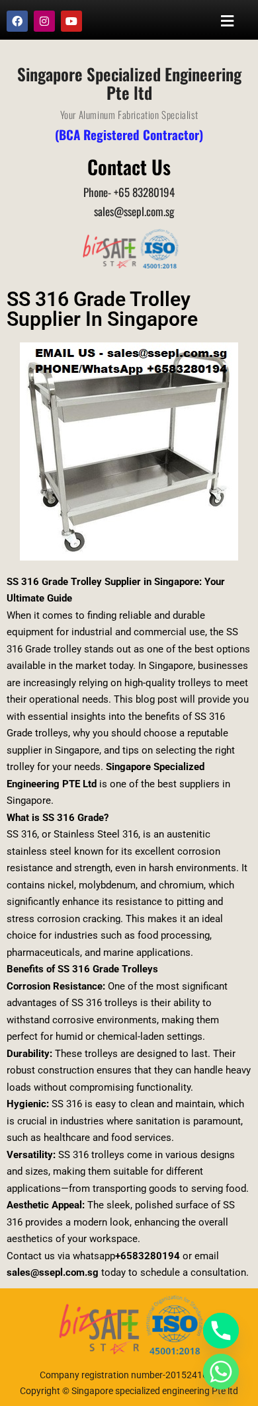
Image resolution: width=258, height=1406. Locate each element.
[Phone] (221, 1330)
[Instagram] (44, 21)
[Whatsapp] (221, 1371)
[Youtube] (71, 21)
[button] (227, 21)
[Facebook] (17, 21)
